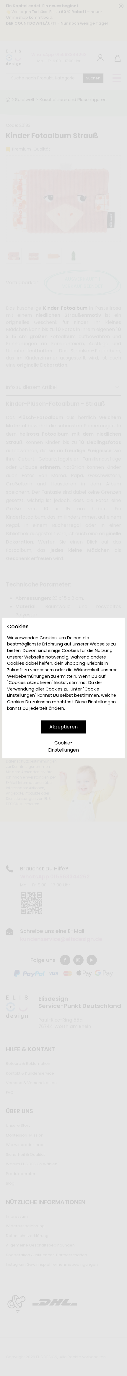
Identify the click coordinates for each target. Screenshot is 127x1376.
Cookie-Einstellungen (63, 746)
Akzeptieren (63, 726)
